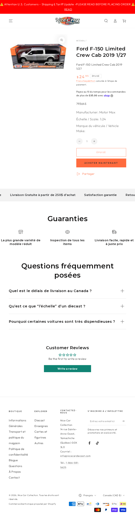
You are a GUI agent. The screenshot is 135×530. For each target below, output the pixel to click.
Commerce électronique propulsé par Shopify (32, 503)
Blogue (13, 460)
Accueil (80, 41)
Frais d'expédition (85, 81)
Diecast (39, 420)
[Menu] (10, 21)
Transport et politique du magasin (17, 437)
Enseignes (41, 426)
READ (68, 9)
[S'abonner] (124, 421)
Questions (15, 466)
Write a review (67, 368)
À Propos (15, 471)
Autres (38, 443)
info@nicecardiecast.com (75, 456)
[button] (106, 21)
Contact (14, 477)
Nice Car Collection (28, 495)
